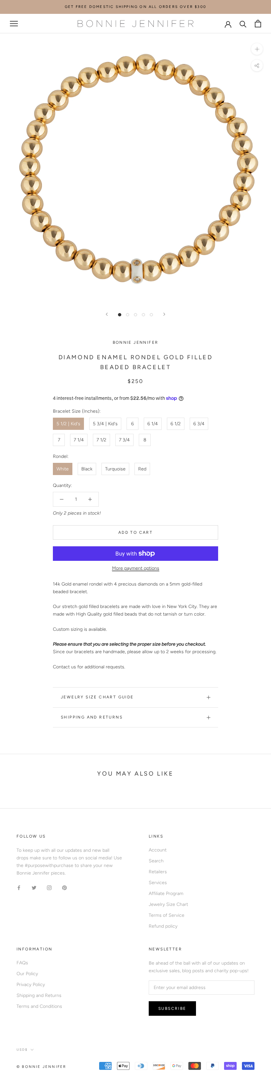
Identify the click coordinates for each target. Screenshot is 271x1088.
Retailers (158, 872)
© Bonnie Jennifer (41, 1067)
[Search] (243, 23)
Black (87, 469)
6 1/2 (176, 424)
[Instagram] (49, 887)
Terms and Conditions (39, 1006)
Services (158, 882)
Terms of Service (166, 915)
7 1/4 (79, 440)
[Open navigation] (14, 23)
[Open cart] (258, 23)
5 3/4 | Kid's (105, 424)
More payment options (135, 568)
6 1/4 (152, 424)
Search (156, 861)
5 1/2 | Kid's (68, 424)
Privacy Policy (31, 984)
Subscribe (172, 1008)
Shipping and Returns (92, 717)
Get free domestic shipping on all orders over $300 (135, 7)
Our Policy (27, 973)
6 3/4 (199, 424)
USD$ (22, 1049)
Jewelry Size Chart (168, 904)
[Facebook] (19, 887)
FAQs (22, 963)
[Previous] (107, 314)
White (63, 469)
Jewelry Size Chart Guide (97, 697)
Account (158, 850)
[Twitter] (34, 887)
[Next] (164, 314)
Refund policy (163, 926)
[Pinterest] (64, 887)
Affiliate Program (166, 893)
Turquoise (115, 469)
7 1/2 (101, 440)
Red (142, 469)
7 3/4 (124, 440)
